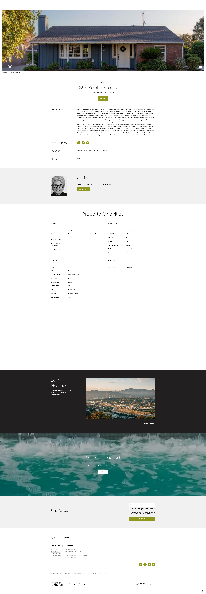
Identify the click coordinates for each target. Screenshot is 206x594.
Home (52, 565)
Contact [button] (103, 471)
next (12, 67)
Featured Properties (63, 565)
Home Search (76, 565)
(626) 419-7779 (91, 184)
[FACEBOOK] (149, 564)
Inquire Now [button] (103, 98)
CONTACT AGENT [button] (83, 189)
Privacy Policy (151, 513)
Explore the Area (149, 424)
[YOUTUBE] (140, 564)
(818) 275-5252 (55, 549)
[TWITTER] (145, 564)
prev (8, 67)
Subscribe (142, 519)
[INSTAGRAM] (153, 564)
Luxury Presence (94, 584)
